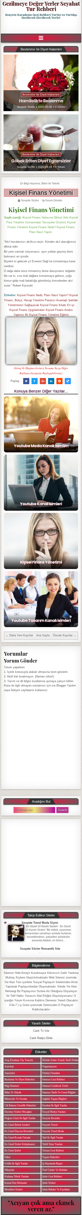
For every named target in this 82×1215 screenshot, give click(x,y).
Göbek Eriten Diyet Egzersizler (41, 161)
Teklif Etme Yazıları (52, 1144)
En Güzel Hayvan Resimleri (18, 1131)
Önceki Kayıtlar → (64, 635)
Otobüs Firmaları (51, 1073)
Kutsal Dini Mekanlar (15, 1182)
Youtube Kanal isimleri (41, 504)
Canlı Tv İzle (41, 1030)
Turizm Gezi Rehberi (53, 1150)
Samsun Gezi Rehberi (53, 1079)
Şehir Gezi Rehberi (52, 1176)
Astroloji (9, 1066)
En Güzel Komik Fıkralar (17, 1137)
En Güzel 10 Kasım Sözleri (42, 926)
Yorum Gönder (53, 200)
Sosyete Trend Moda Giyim (40, 922)
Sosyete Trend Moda (53, 1131)
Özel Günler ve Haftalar (54, 1169)
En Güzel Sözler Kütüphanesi (19, 1144)
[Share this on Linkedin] (51, 381)
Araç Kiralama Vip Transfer (18, 1060)
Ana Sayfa (43, 635)
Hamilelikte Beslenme (41, 101)
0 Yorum (60, 107)
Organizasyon (49, 1066)
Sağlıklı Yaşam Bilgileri (54, 1098)
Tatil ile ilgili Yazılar (52, 1137)
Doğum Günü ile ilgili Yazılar (19, 1118)
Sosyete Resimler (51, 1118)
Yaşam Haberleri (50, 1157)
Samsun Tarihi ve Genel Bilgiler (59, 1092)
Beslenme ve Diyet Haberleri (41, 94)
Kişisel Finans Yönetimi (41, 192)
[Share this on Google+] (43, 381)
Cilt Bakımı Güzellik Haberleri (20, 1105)
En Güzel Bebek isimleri (17, 1124)
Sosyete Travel (50, 1124)
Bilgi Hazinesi (32, 183)
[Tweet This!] (26, 381)
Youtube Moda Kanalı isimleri (41, 445)
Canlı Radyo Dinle (41, 1038)
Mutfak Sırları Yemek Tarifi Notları (60, 1060)
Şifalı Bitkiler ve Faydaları (56, 1189)
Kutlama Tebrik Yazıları (16, 1176)
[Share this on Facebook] (34, 381)
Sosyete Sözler (26, 107)
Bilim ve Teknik (50, 183)
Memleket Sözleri (13, 1189)
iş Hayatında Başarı (52, 1163)
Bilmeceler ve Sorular (15, 1098)
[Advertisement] (41, 26)
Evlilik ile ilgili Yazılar (16, 1163)
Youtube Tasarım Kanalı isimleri (41, 620)
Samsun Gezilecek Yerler (55, 1085)
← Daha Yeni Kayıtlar (19, 635)
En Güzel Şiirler (12, 1150)
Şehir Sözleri (49, 1182)
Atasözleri (9, 1073)
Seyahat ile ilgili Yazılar (54, 1105)
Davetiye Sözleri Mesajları (18, 1111)
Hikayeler (9, 1169)
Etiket (7, 1157)
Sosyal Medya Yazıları (54, 1111)
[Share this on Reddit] (59, 381)
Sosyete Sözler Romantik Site (40, 948)
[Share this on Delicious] (68, 381)
